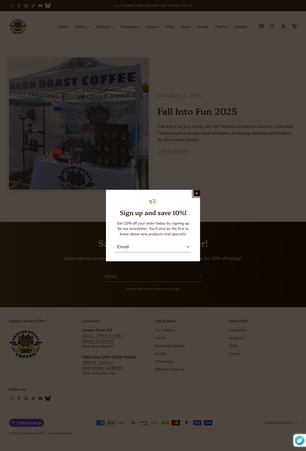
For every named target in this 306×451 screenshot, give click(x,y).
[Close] (196, 193)
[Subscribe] (188, 246)
